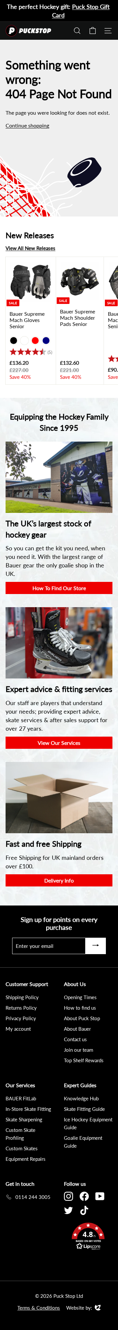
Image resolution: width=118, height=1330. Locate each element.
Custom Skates (22, 1148)
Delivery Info (59, 880)
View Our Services (59, 743)
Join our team (78, 1050)
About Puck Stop (82, 1018)
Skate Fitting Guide (84, 1109)
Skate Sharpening (24, 1119)
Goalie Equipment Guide (83, 1142)
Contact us (75, 1039)
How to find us (80, 1008)
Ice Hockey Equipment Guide (88, 1123)
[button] (88, 1237)
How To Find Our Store (59, 588)
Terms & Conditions (38, 1308)
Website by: (79, 1308)
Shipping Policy (22, 997)
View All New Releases (30, 248)
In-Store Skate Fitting (28, 1109)
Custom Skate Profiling (20, 1134)
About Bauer (77, 1029)
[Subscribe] (96, 946)
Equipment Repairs (26, 1159)
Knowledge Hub (81, 1098)
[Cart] (92, 30)
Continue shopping (27, 125)
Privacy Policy (21, 1018)
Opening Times (80, 997)
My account (18, 1029)
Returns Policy (21, 1008)
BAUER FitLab (21, 1098)
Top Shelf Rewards (84, 1060)
